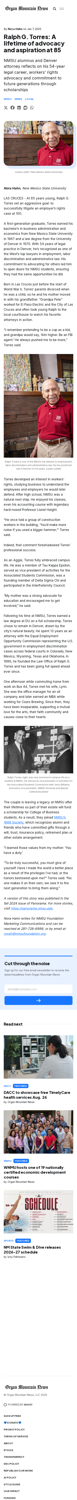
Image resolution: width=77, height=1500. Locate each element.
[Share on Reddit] (25, 108)
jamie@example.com (22, 989)
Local (29, 98)
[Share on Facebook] (12, 108)
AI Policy (10, 1477)
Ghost (28, 1404)
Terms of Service (16, 1436)
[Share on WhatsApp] (32, 108)
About (8, 1443)
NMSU (8, 98)
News (18, 98)
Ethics (8, 1450)
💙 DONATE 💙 (12, 1422)
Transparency (14, 1456)
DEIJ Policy (11, 1463)
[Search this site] (54, 9)
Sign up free (12, 1415)
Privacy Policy (14, 1429)
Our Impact (12, 1491)
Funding (10, 1497)
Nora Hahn (15, 29)
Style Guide (12, 1484)
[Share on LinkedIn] (19, 108)
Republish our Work (18, 1470)
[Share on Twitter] (6, 108)
